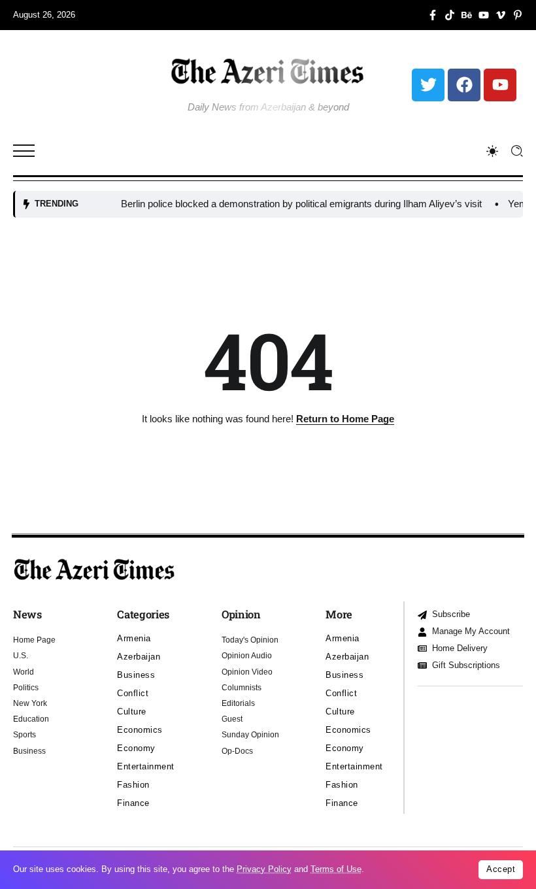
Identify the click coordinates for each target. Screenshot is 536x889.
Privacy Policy (264, 869)
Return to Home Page (345, 418)
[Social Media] (432, 15)
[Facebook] (464, 85)
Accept (500, 869)
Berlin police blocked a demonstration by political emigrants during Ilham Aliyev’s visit (290, 203)
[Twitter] (428, 85)
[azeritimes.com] (268, 70)
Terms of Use (335, 869)
